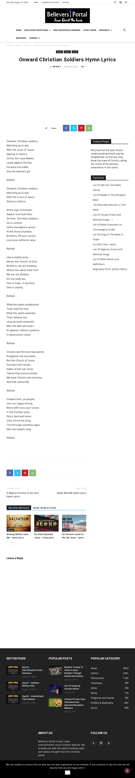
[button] (124, 30)
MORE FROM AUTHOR (44, 508)
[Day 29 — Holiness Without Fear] (13, 685)
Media (18, 45)
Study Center (89, 30)
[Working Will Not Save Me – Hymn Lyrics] (19, 523)
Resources (104, 30)
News (36, 2)
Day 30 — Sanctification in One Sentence (32, 670)
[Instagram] (120, 2)
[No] (131, 769)
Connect (33, 38)
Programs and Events (50, 2)
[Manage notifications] (127, 770)
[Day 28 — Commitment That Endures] (13, 699)
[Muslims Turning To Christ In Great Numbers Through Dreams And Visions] (55, 670)
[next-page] (14, 544)
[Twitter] (125, 2)
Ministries (21, 38)
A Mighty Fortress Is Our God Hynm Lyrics (22, 495)
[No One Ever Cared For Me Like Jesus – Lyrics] (74, 523)
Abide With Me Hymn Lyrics (71, 493)
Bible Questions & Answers (67, 30)
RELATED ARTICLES (19, 508)
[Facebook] (115, 2)
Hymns (27, 45)
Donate (66, 2)
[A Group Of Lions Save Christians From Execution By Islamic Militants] (55, 702)
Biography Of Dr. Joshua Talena (110, 269)
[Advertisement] (67, 96)
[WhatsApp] (89, 128)
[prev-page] (9, 544)
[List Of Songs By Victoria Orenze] (55, 688)
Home (18, 30)
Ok (67, 772)
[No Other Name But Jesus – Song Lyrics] (46, 523)
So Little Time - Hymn (104, 244)
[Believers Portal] (67, 15)
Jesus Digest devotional (36, 30)
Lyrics (75, 52)
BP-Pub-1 (57, 66)
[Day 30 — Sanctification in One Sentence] (13, 670)
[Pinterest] (81, 128)
